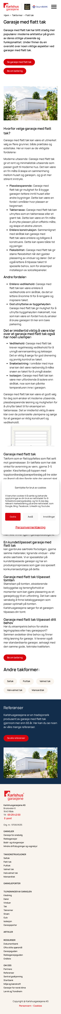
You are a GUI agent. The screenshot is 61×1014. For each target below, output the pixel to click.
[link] (11, 7)
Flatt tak (29, 15)
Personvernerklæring (30, 527)
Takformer (17, 15)
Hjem (6, 15)
